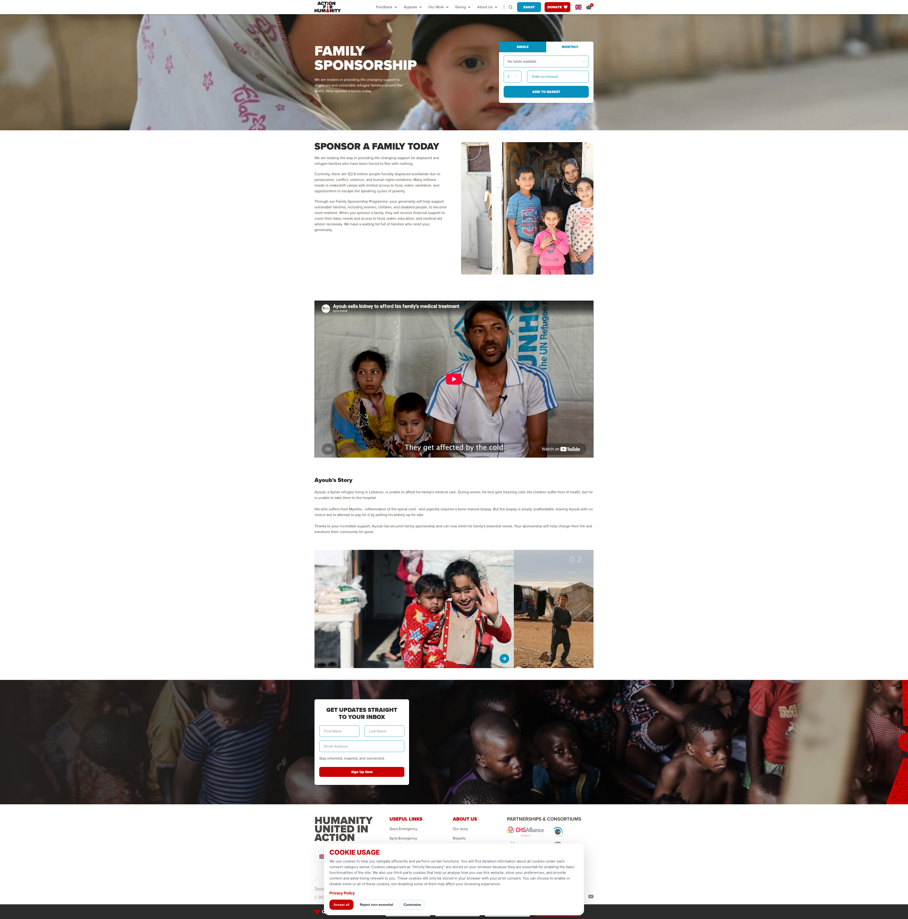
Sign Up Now (362, 772)
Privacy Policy (342, 893)
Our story (460, 829)
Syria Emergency (403, 838)
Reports (459, 838)
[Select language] (578, 7)
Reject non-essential (376, 904)
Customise (412, 904)
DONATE (554, 7)
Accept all (341, 904)
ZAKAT (529, 7)
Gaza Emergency (403, 829)
